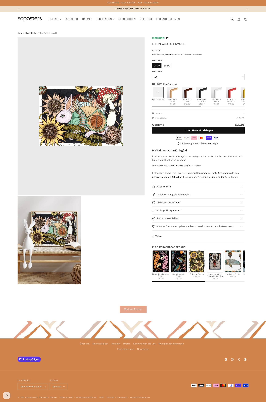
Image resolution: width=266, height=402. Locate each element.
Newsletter (143, 349)
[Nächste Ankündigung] (247, 9)
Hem (20, 33)
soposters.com (31, 397)
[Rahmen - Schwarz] (201, 92)
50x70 (167, 65)
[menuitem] (54, 19)
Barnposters (203, 173)
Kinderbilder (31, 33)
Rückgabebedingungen (171, 343)
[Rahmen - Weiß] (216, 92)
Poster (126, 343)
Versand (169, 54)
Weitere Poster (133, 309)
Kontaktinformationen (140, 397)
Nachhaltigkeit (101, 343)
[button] (232, 19)
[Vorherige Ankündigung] (18, 9)
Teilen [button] (158, 236)
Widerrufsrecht (66, 397)
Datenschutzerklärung (86, 397)
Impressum (122, 397)
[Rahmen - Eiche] (172, 92)
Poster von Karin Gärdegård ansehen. (181, 165)
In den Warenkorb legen (198, 130)
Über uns (84, 343)
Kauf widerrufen (125, 349)
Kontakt (116, 343)
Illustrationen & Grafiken (196, 176)
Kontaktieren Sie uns (144, 343)
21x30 (157, 65)
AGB (101, 397)
